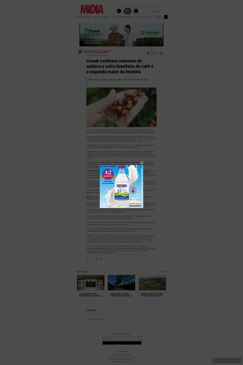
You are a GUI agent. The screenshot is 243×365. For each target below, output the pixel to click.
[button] (141, 163)
